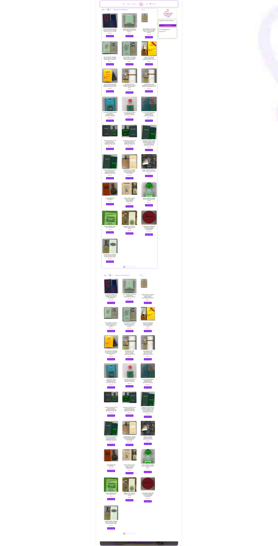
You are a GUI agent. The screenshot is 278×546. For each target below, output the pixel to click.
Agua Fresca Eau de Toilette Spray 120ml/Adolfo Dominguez (129, 199)
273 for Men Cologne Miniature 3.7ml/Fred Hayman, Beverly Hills (110, 85)
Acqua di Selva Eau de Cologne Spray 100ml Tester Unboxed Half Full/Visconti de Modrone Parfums (149, 143)
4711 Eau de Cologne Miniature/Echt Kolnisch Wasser (129, 114)
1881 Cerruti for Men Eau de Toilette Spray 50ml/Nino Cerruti (129, 58)
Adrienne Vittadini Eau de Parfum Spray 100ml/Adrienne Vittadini (129, 171)
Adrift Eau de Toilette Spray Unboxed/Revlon (149, 170)
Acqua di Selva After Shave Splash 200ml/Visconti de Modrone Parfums (110, 142)
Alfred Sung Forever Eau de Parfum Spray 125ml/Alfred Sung (110, 256)
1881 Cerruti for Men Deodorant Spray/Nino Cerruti (129, 30)
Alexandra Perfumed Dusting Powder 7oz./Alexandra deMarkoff (149, 228)
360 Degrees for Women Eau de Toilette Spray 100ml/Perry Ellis (129, 85)
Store (146, 4)
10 (106, 9)
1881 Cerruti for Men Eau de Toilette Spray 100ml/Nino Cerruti (110, 58)
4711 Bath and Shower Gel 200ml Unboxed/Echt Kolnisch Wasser (110, 114)
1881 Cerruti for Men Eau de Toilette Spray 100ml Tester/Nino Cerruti (149, 30)
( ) (153, 4)
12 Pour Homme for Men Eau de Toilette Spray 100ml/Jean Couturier (110, 30)
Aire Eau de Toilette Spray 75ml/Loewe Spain (129, 227)
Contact (129, 4)
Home (123, 4)
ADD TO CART (110, 36)
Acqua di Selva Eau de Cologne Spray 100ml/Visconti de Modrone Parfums (110, 171)
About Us (134, 4)
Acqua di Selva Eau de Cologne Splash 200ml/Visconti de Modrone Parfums (129, 142)
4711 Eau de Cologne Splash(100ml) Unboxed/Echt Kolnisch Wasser (149, 114)
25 (108, 9)
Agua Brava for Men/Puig (109, 198)
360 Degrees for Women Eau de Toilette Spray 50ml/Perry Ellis (149, 85)
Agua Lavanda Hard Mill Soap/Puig (110, 227)
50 (110, 9)
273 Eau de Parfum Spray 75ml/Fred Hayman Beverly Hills (148, 58)
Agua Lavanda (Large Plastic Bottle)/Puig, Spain (149, 199)
